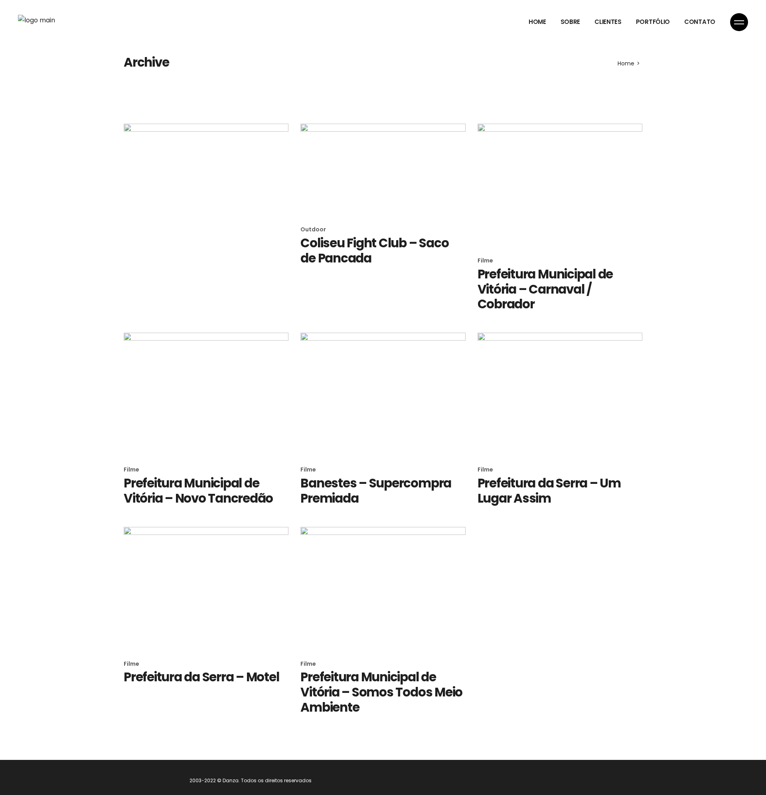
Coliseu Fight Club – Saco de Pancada (374, 250)
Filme (485, 260)
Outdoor (136, 229)
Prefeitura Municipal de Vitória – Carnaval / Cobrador (545, 289)
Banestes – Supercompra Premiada (375, 490)
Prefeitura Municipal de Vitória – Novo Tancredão (198, 490)
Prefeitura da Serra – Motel (201, 677)
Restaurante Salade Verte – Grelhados (205, 250)
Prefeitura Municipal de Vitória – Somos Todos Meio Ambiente (381, 692)
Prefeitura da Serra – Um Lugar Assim (549, 490)
